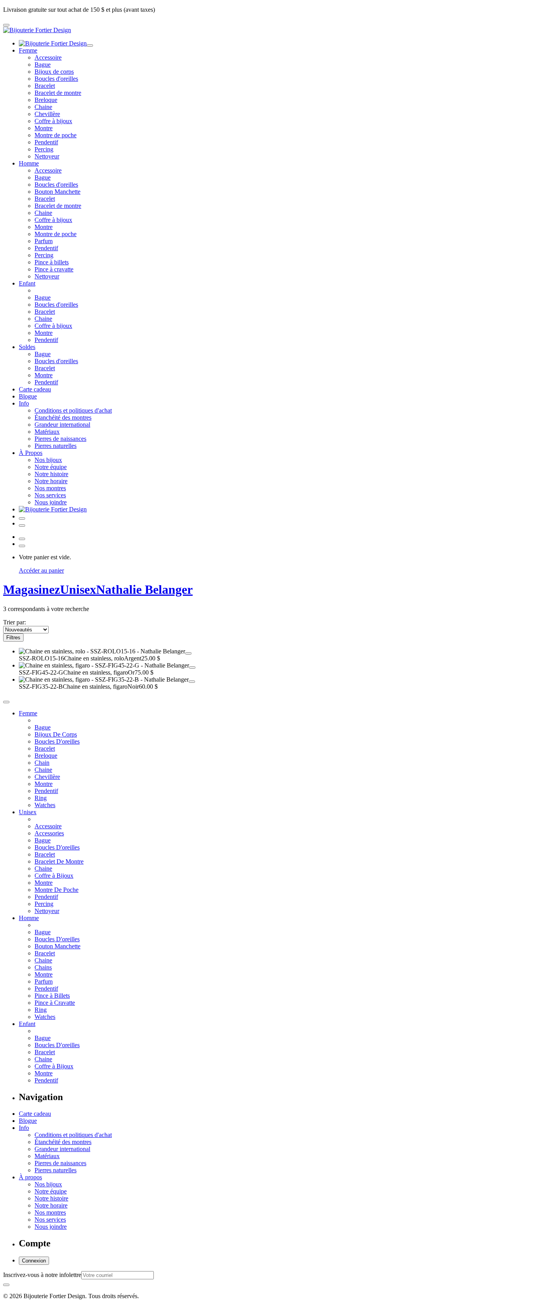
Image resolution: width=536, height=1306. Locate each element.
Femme (28, 50)
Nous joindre (51, 502)
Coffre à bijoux (53, 121)
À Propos (30, 452)
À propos (30, 1177)
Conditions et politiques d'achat (73, 410)
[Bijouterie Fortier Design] (37, 30)
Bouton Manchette (57, 191)
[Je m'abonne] (6, 1285)
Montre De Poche (56, 889)
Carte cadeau (35, 389)
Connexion (34, 1261)
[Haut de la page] (6, 702)
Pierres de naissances (60, 438)
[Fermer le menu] (90, 45)
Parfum (44, 241)
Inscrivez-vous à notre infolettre (42, 1274)
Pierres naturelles (56, 445)
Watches (45, 805)
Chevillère (47, 114)
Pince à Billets (52, 995)
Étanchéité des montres (63, 417)
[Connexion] (22, 518)
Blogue (28, 396)
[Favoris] (188, 653)
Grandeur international (62, 424)
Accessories (49, 833)
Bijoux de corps (54, 71)
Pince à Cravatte (55, 1002)
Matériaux (47, 431)
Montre (44, 128)
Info (24, 403)
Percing (44, 149)
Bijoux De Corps (56, 734)
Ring (41, 798)
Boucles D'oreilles (57, 741)
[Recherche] (22, 525)
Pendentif (46, 142)
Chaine (43, 107)
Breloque (46, 99)
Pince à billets (52, 262)
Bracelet (45, 85)
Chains (43, 967)
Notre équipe (51, 467)
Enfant (27, 283)
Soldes (27, 347)
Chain (42, 762)
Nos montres (50, 488)
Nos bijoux (48, 460)
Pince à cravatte (54, 269)
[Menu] (6, 25)
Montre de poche (56, 135)
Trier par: (14, 622)
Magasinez (31, 589)
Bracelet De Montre (59, 861)
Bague (43, 64)
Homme (29, 163)
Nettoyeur (47, 156)
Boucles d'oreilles (56, 78)
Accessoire (48, 57)
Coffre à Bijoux (54, 875)
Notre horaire (51, 481)
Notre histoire (51, 474)
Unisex (27, 812)
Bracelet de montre (58, 92)
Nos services (50, 495)
